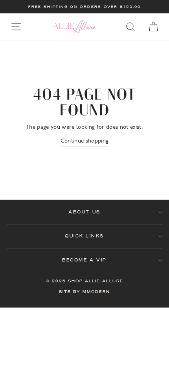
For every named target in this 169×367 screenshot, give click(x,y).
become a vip (84, 260)
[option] (84, 6)
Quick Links (84, 236)
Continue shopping (85, 141)
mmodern (96, 291)
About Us (84, 212)
